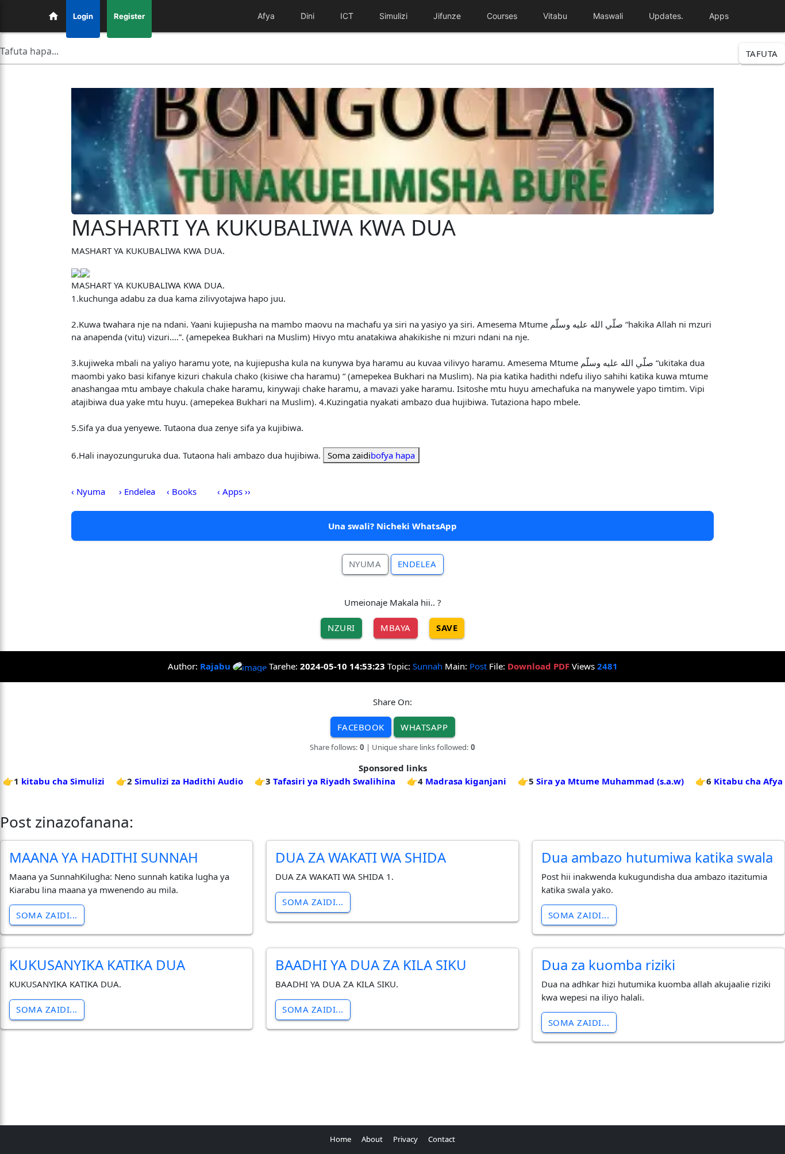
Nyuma (365, 564)
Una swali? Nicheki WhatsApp (392, 526)
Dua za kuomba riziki (608, 964)
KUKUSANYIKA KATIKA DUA (97, 964)
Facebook (360, 727)
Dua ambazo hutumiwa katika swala (657, 857)
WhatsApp (424, 727)
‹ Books (182, 491)
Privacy (405, 1139)
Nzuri (341, 627)
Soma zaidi (371, 455)
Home (340, 1139)
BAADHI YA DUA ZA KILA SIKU (371, 964)
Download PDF (538, 666)
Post (478, 666)
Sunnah (427, 666)
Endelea (417, 564)
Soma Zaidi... (47, 915)
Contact (441, 1139)
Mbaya (395, 627)
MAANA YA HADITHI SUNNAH (103, 857)
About (372, 1139)
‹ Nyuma (88, 491)
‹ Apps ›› (234, 491)
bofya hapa (393, 455)
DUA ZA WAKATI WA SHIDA (360, 857)
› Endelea (137, 491)
